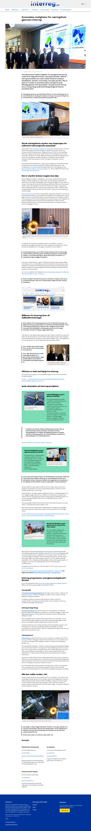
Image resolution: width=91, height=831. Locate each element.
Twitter (34, 807)
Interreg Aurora (26, 638)
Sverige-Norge (41, 169)
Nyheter (7, 9)
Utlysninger (15, 9)
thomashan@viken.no (27, 780)
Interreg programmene (28, 194)
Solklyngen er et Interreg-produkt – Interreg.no (39, 442)
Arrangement (54, 9)
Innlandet (24, 170)
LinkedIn (34, 809)
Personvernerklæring (10, 822)
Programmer (24, 9)
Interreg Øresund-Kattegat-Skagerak (32, 593)
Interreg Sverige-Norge (28, 610)
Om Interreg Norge (65, 9)
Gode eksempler (45, 9)
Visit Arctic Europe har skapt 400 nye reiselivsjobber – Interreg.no (43, 571)
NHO (33, 167)
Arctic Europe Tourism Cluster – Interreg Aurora (47, 572)
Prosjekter (34, 9)
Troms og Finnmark (34, 170)
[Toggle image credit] (67, 232)
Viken (67, 169)
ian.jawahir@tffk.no (52, 756)
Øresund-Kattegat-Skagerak (29, 169)
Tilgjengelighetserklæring (11, 824)
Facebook (34, 804)
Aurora (48, 169)
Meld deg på (64, 810)
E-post (6, 818)
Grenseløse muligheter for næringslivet (42, 149)
